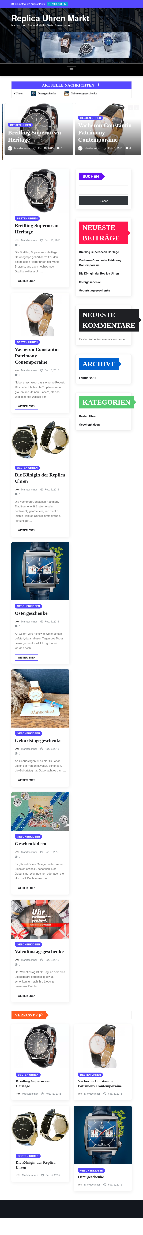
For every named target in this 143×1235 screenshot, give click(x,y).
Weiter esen (27, 281)
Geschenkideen (30, 843)
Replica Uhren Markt (50, 18)
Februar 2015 (87, 378)
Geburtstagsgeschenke (38, 740)
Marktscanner (20, 148)
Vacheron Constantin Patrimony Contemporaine (32, 132)
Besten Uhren (88, 416)
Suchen (90, 176)
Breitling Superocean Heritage (99, 252)
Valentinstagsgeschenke (39, 951)
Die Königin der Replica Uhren (99, 274)
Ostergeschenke (31, 613)
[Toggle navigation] (71, 69)
